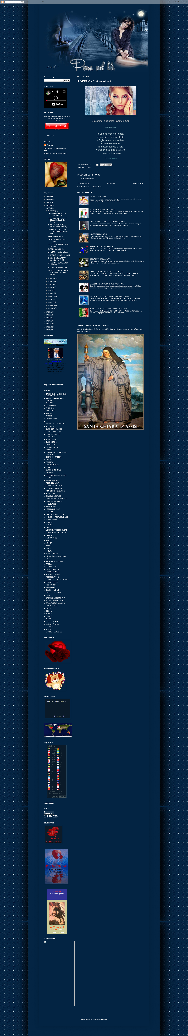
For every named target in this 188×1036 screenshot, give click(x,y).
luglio (50, 290)
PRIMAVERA (50, 587)
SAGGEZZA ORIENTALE (54, 600)
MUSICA (49, 543)
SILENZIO (49, 614)
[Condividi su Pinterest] (111, 164)
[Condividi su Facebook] (108, 164)
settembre (52, 284)
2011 (48, 330)
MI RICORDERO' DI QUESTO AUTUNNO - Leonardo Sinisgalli (58, 272)
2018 (48, 208)
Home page (111, 183)
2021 (48, 199)
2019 (48, 205)
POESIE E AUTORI (52, 577)
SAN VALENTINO (52, 606)
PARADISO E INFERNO (54, 561)
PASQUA (49, 564)
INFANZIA (49, 522)
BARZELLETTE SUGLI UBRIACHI (101, 246)
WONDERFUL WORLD (54, 632)
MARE (48, 540)
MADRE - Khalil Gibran (98, 197)
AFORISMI (49, 403)
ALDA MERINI (51, 405)
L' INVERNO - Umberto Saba (58, 252)
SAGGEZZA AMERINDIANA (55, 598)
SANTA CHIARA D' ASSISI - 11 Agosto (93, 325)
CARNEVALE (50, 445)
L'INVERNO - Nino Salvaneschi (59, 255)
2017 (48, 312)
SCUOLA (49, 611)
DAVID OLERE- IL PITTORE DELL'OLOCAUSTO (106, 271)
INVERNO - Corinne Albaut (57, 268)
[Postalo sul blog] (104, 164)
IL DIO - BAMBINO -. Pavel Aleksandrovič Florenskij (57, 226)
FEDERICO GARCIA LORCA (56, 475)
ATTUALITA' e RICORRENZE (56, 424)
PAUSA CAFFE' (51, 567)
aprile (50, 299)
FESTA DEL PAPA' (52, 483)
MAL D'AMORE (51, 538)
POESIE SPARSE (52, 582)
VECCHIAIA (50, 627)
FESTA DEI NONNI (52, 480)
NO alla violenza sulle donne (56, 556)
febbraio (51, 305)
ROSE (48, 595)
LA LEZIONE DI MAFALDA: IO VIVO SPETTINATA (107, 284)
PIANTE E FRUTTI (52, 569)
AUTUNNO (50, 426)
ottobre (50, 281)
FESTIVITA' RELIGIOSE (54, 488)
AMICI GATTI (50, 411)
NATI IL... (49, 548)
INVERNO (88, 167)
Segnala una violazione (54, 385)
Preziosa (50, 145)
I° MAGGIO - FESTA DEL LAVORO (58, 517)
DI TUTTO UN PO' (52, 465)
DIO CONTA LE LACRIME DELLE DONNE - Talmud (107, 222)
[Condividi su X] (106, 164)
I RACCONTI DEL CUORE (55, 514)
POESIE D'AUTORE (53, 574)
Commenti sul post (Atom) (93, 187)
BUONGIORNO (51, 442)
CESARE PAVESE (52, 447)
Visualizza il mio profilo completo (55, 153)
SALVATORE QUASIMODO (55, 603)
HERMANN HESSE (53, 509)
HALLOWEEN (51, 504)
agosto (50, 287)
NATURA (49, 551)
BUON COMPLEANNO (54, 429)
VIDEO (48, 629)
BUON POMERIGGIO (53, 432)
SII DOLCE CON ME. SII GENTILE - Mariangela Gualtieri (109, 296)
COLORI (49, 450)
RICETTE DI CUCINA (53, 593)
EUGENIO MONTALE (53, 470)
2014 (48, 321)
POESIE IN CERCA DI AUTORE (57, 580)
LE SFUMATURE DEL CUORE (56, 530)
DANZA (48, 460)
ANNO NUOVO (51, 419)
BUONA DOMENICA (53, 434)
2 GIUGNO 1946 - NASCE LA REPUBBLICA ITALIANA (108, 309)
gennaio (51, 308)
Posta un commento (87, 179)
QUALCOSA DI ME (52, 590)
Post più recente (83, 183)
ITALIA (48, 527)
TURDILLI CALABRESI (56, 249)
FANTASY (49, 473)
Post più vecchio (137, 183)
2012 (48, 327)
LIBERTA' (49, 535)
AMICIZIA (49, 413)
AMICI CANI (50, 408)
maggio (51, 296)
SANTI (48, 608)
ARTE (48, 421)
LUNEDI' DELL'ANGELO (98, 234)
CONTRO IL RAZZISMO (54, 457)
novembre (52, 278)
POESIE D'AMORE (52, 572)
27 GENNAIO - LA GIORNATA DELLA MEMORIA (56, 395)
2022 (48, 196)
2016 (48, 315)
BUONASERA (51, 439)
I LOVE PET (50, 512)
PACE (48, 559)
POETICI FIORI (51, 585)
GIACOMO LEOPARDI (53, 496)
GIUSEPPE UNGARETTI (54, 501)
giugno (50, 293)
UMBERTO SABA (52, 621)
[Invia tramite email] (101, 164)
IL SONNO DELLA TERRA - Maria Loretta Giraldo (57, 259)
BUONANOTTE (51, 437)
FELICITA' (49, 478)
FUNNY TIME (50, 493)
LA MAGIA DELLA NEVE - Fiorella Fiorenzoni (57, 214)
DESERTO (49, 462)
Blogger (104, 1019)
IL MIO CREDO (51, 520)
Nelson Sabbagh (52, 553)
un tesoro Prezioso (52, 624)
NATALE (49, 546)
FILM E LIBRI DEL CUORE (55, 491)
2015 (48, 318)
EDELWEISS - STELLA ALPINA (100, 259)
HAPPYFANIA (51, 507)
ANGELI (49, 416)
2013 (48, 324)
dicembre (51, 211)
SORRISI (49, 616)
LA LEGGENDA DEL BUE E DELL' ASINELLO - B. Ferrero (57, 220)
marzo (50, 302)
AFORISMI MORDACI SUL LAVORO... (103, 209)
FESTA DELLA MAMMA (54, 486)
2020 (48, 202)
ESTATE (49, 467)
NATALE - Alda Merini (55, 236)
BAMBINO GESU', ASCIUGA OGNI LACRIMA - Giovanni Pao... (58, 231)
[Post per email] (97, 164)
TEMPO (48, 619)
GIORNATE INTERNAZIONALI (56, 499)
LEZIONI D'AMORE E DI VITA (56, 533)
